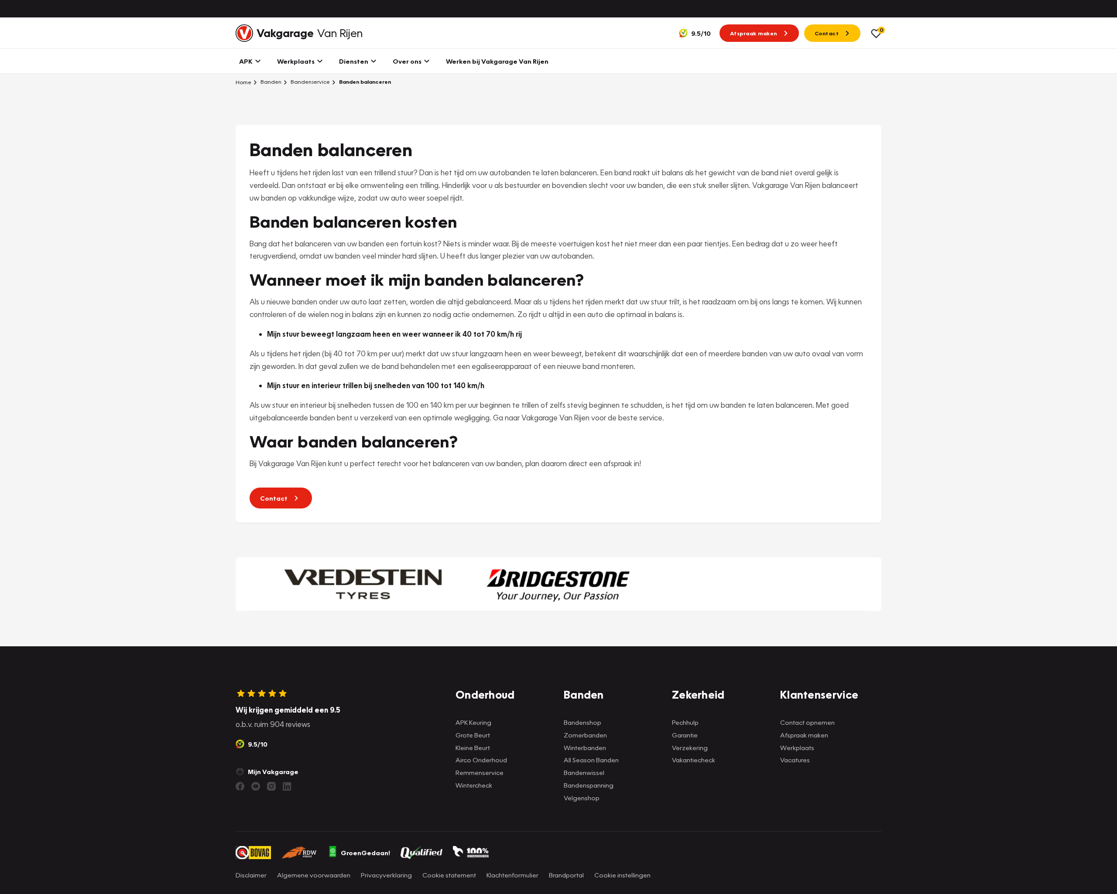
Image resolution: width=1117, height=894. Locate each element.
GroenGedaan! (365, 852)
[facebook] (240, 786)
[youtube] (255, 786)
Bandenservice (309, 82)
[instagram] (271, 786)
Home (243, 82)
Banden (270, 82)
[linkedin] (287, 786)
